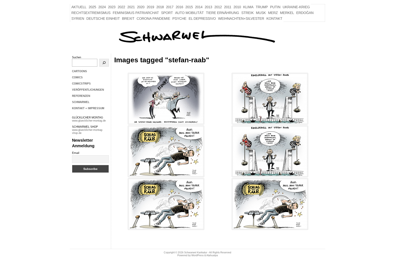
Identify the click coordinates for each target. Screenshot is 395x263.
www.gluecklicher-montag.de (89, 120)
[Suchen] (104, 63)
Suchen (76, 57)
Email (75, 152)
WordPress (197, 255)
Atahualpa (212, 255)
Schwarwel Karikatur (195, 252)
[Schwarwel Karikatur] (197, 37)
